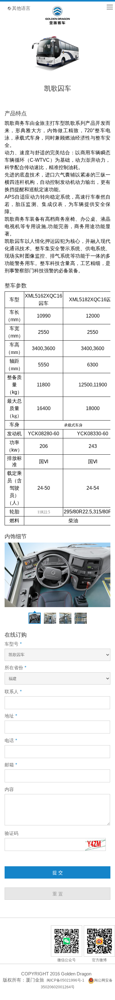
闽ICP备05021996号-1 (65, 980)
